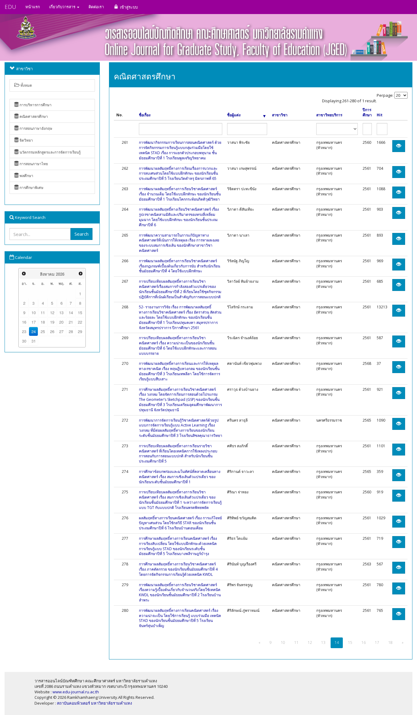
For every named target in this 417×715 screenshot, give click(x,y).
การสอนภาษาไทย (33, 163)
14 (71, 312)
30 (24, 341)
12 (52, 312)
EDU (10, 7)
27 (61, 331)
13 (61, 312)
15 (80, 312)
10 (33, 312)
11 (43, 312)
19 (52, 322)
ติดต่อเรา (96, 6)
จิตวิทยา (26, 140)
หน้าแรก (32, 6)
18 (43, 322)
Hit (380, 115)
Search (81, 234)
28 (71, 331)
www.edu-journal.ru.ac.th (76, 692)
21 (71, 322)
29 (80, 331)
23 (24, 331)
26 (52, 331)
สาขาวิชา (280, 115)
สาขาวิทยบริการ (329, 115)
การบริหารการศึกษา (35, 104)
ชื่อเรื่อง (144, 115)
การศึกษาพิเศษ (31, 187)
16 (24, 322)
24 (33, 331)
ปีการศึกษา (367, 112)
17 (33, 322)
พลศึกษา (26, 175)
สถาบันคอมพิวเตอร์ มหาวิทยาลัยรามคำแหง (94, 703)
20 (61, 322)
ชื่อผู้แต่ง (234, 115)
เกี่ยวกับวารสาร (62, 6)
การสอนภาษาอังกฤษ (35, 128)
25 (43, 331)
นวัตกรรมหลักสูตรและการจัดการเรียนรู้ (50, 152)
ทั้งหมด (26, 85)
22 (80, 322)
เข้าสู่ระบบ (128, 7)
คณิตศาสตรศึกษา (33, 116)
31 (33, 341)
